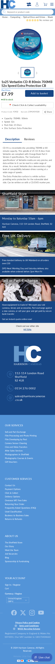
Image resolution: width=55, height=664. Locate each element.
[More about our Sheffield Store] (27, 202)
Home (5, 17)
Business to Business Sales (17, 515)
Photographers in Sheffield (17, 454)
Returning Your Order (14, 504)
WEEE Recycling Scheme (29, 629)
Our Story (9, 546)
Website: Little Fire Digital (25, 656)
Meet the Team (11, 550)
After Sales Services (14, 450)
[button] (45, 4)
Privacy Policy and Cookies (27, 622)
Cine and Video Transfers (16, 447)
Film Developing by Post (16, 439)
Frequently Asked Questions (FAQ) (20, 508)
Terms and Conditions (29, 626)
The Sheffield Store (13, 542)
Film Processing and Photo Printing (21, 435)
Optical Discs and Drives (34, 17)
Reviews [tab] (29, 139)
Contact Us (10, 485)
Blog (7, 557)
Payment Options (13, 489)
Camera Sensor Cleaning (16, 443)
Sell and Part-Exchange (15, 432)
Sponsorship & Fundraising (17, 561)
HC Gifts (27, 329)
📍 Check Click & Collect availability (27, 105)
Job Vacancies (11, 554)
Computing (15, 17)
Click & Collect (11, 493)
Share (49, 112)
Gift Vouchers (11, 462)
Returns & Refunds (13, 519)
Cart (7, 588)
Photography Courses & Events (19, 458)
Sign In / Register (12, 585)
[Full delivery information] (27, 244)
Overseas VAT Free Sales (16, 500)
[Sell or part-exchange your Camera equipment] (27, 289)
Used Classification (13, 511)
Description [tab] (12, 139)
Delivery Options (12, 496)
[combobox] (27, 12)
